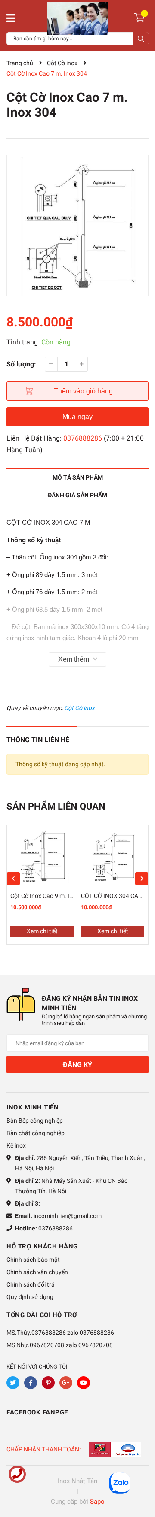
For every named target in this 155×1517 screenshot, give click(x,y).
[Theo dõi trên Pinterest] (48, 1382)
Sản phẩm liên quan (55, 806)
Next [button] (141, 878)
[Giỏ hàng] (140, 17)
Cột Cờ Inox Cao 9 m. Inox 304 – (53, 895)
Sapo (97, 1501)
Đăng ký (77, 1065)
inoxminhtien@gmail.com (68, 1215)
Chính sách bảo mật (33, 1259)
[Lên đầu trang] (139, 1476)
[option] (77, 225)
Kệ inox (16, 1145)
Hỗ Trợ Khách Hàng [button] (42, 1246)
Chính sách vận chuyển (37, 1272)
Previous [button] (13, 878)
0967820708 (95, 1345)
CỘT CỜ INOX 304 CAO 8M (116, 895)
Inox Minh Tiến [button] (32, 1107)
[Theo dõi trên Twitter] (12, 1382)
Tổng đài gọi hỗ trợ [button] (42, 1315)
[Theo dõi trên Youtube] (83, 1382)
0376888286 (82, 438)
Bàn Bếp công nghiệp (34, 1120)
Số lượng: (21, 364)
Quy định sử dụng (29, 1296)
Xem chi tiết (42, 931)
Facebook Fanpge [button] (37, 1412)
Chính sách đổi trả (30, 1284)
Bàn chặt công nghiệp (35, 1133)
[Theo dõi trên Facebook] (30, 1382)
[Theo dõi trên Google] (65, 1382)
